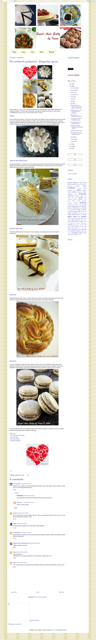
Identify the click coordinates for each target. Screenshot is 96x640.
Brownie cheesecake (16, 228)
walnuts (81, 232)
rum (85, 224)
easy (84, 204)
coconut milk (83, 196)
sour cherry (75, 228)
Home (14, 52)
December (73, 88)
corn (85, 197)
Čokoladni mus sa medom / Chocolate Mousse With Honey (76, 107)
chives (75, 194)
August (72, 96)
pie (79, 220)
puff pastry (70, 223)
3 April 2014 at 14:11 (29, 502)
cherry (84, 192)
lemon (84, 209)
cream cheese (71, 200)
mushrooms (75, 213)
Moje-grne (12, 433)
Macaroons (13, 361)
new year (84, 213)
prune (85, 221)
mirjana (15, 552)
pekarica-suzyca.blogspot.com (21, 543)
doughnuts (77, 204)
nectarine (80, 213)
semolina (76, 226)
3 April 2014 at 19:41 (22, 523)
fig (78, 206)
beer (82, 184)
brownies (79, 188)
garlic (85, 206)
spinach (69, 229)
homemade (80, 208)
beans (76, 184)
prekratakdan (16, 532)
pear (82, 218)
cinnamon (71, 196)
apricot (84, 182)
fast (76, 206)
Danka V (15, 513)
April (72, 103)
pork (79, 221)
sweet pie (83, 229)
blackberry (70, 186)
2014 (70, 86)
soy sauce (81, 228)
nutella (69, 214)
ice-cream (70, 209)
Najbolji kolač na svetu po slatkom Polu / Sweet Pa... (76, 111)
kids (78, 209)
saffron (69, 226)
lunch (72, 211)
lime (69, 211)
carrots (69, 192)
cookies (80, 197)
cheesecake (79, 192)
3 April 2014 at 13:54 (26, 483)
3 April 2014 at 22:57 (22, 552)
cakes (78, 190)
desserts (82, 203)
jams (74, 209)
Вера (14, 562)
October (73, 92)
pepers (84, 218)
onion (81, 214)
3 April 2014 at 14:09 (29, 495)
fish (80, 206)
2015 (70, 84)
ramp (85, 223)
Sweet (23, 52)
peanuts (79, 218)
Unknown (19, 502)
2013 (70, 144)
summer (79, 229)
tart (71, 231)
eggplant (70, 206)
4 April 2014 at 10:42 (21, 562)
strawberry (74, 229)
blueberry (77, 186)
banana (73, 184)
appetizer (76, 182)
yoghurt (72, 234)
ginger (69, 208)
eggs (73, 206)
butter (84, 188)
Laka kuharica (17, 483)
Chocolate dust (14, 437)
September (73, 94)
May (72, 101)
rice (74, 224)
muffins (69, 213)
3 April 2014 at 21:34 (35, 543)
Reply (14, 489)
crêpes (78, 200)
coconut (77, 196)
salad (72, 226)
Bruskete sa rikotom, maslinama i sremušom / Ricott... (76, 127)
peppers (69, 220)
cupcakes (70, 203)
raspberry (70, 224)
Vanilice (12, 116)
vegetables (74, 232)
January (73, 141)
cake (74, 190)
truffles (82, 231)
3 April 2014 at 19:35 (23, 513)
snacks (84, 226)
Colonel (54, 630)
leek (81, 209)
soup (69, 228)
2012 (70, 146)
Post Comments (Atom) (41, 597)
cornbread (70, 199)
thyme (73, 231)
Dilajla (14, 523)
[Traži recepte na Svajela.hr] (14, 624)
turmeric (69, 232)
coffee (69, 197)
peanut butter (74, 218)
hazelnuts (75, 208)
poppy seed (74, 221)
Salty (32, 52)
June (72, 99)
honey (84, 208)
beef (79, 184)
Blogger (65, 630)
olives (78, 214)
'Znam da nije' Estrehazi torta (18, 160)
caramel (84, 190)
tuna (85, 231)
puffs (75, 223)
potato (81, 221)
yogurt (75, 234)
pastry (83, 216)
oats (75, 214)
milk (85, 211)
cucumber (84, 200)
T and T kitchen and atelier (17, 435)
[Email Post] (27, 475)
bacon (69, 184)
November (73, 90)
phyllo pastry (75, 220)
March (72, 137)
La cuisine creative (21, 109)
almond (70, 182)
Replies (17, 493)
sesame (81, 226)
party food (72, 216)
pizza (82, 220)
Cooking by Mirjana (15, 440)
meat (82, 211)
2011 (70, 148)
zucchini (79, 234)
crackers (75, 199)
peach (69, 218)
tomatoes (78, 231)
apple (80, 182)
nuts (73, 214)
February (73, 139)
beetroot (84, 184)
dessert (76, 203)
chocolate (82, 194)
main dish (77, 211)
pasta (79, 216)
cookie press (74, 197)
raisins (82, 223)
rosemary (81, 224)
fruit (82, 206)
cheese (74, 192)
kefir (76, 209)
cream (84, 199)
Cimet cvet (13, 294)
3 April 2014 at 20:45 (26, 532)
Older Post (61, 592)
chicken (70, 194)
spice (85, 228)
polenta (69, 221)
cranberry (80, 199)
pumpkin (78, 223)
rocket (77, 224)
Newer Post (14, 592)
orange (84, 214)
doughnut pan (71, 204)
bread (84, 186)
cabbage (70, 190)
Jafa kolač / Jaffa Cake (76, 130)
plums (85, 220)
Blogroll (51, 52)
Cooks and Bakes (15, 439)
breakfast (71, 188)
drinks (81, 204)
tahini (69, 231)
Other (41, 52)
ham (72, 208)
